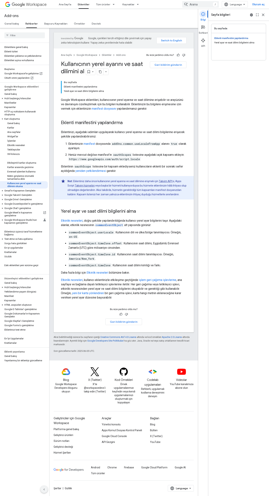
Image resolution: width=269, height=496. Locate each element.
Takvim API (165, 181)
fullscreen (257, 15)
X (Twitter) (156, 436)
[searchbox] (24, 35)
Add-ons (11, 16)
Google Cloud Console (114, 436)
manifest (89, 144)
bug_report (251, 15)
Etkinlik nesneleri (72, 220)
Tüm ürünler (103, 4)
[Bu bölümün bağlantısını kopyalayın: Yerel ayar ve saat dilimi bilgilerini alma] (139, 211)
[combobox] (200, 4)
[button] (24, 98)
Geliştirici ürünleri (63, 435)
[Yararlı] (178, 55)
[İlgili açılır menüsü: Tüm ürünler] (114, 4)
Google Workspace (86, 55)
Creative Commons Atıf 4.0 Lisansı (118, 337)
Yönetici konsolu (111, 424)
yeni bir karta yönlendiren (88, 293)
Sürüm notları (61, 440)
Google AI (180, 467)
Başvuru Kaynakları (55, 23)
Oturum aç (258, 4)
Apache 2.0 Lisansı (172, 337)
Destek (96, 23)
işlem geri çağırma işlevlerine (157, 280)
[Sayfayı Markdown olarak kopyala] (100, 72)
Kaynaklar (128, 4)
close (263, 15)
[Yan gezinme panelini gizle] (44, 489)
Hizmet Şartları (62, 452)
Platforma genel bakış (66, 429)
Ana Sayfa (65, 4)
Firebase (129, 467)
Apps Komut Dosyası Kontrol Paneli (122, 430)
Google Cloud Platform (154, 467)
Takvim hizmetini (85, 185)
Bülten (154, 430)
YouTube (155, 442)
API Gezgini (108, 442)
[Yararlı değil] (183, 55)
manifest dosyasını (104, 108)
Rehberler (31, 23)
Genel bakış (11, 23)
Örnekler (79, 23)
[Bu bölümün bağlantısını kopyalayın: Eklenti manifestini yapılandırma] (126, 123)
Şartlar (57, 488)
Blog (152, 424)
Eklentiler (83, 4)
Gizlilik (68, 488)
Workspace (36, 4)
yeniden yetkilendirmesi (90, 171)
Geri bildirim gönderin (168, 64)
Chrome (112, 467)
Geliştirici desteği (63, 446)
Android (95, 467)
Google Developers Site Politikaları (105, 340)
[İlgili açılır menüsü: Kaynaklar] (138, 4)
